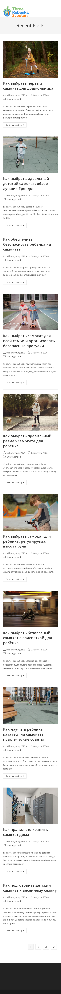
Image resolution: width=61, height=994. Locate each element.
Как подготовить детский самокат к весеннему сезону (30, 888)
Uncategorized (14, 99)
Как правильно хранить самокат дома (25, 832)
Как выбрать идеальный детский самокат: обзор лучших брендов (26, 183)
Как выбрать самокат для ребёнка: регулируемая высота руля (27, 541)
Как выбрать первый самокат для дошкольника (28, 86)
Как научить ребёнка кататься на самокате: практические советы (24, 734)
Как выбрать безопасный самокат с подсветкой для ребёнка (27, 637)
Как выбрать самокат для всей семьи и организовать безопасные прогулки (29, 340)
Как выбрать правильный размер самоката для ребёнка (27, 440)
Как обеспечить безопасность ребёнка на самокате (27, 244)
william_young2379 (16, 95)
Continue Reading (16, 125)
